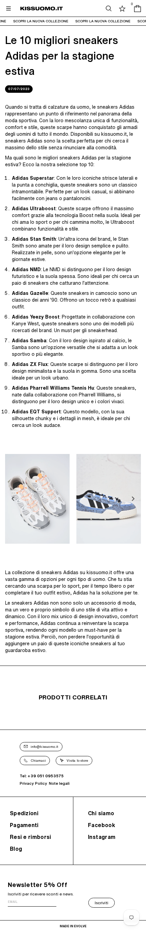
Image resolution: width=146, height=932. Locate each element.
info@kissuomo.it (44, 746)
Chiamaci (38, 760)
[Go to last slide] (13, 499)
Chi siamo (101, 813)
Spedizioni (24, 813)
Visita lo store (77, 760)
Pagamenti (24, 825)
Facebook (101, 825)
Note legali (59, 783)
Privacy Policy (33, 783)
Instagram (102, 837)
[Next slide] (133, 499)
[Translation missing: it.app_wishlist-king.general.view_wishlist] (122, 8)
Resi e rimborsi (30, 837)
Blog (16, 848)
